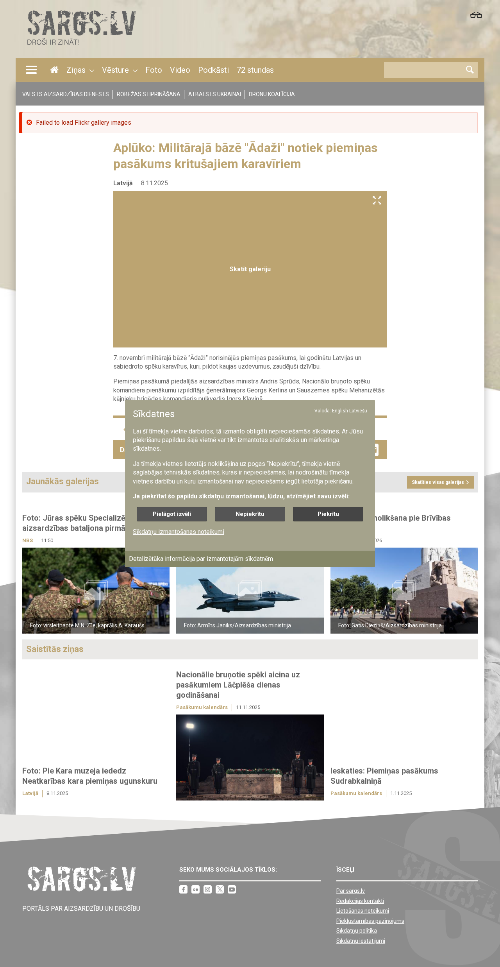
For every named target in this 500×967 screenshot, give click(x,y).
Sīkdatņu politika (356, 931)
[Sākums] (80, 47)
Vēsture (115, 70)
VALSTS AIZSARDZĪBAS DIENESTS (65, 94)
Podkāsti (213, 70)
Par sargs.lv (350, 891)
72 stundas (255, 70)
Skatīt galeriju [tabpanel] (250, 269)
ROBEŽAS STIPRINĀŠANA (148, 94)
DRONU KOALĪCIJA (272, 94)
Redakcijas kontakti (360, 901)
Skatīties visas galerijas (438, 482)
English (340, 411)
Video (180, 70)
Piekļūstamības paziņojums (370, 921)
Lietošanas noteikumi (362, 911)
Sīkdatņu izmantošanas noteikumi (178, 531)
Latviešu (358, 411)
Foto (153, 70)
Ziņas (76, 70)
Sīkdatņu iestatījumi (360, 941)
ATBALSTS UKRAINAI (214, 94)
